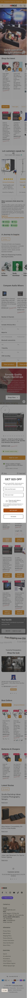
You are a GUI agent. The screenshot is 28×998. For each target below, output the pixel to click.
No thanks (13, 516)
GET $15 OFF (13, 510)
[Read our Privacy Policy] (23, 504)
